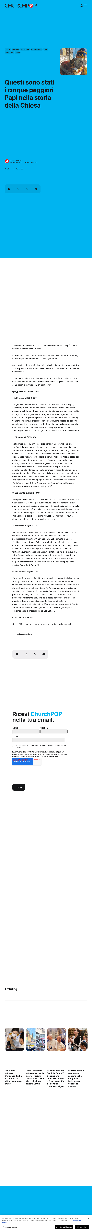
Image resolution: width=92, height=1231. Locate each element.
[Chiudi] (88, 1218)
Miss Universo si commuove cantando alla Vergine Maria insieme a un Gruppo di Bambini (76, 1078)
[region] (46, 1223)
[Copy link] (36, 188)
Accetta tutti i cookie (64, 1227)
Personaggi (9, 52)
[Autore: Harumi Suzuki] (29, 1047)
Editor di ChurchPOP (17, 160)
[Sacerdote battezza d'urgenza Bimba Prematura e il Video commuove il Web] (14, 1039)
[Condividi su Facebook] (9, 188)
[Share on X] (27, 188)
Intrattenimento (36, 49)
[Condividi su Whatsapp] (18, 188)
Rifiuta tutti (81, 1227)
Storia (18, 52)
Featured (15, 49)
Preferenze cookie (10, 1227)
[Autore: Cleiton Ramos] (50, 1047)
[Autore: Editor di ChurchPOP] (7, 161)
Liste (45, 49)
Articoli (7, 49)
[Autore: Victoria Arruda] (8, 1047)
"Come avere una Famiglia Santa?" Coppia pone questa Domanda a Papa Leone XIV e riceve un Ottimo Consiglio (55, 1078)
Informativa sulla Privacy (49, 756)
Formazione (25, 49)
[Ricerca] (81, 5)
